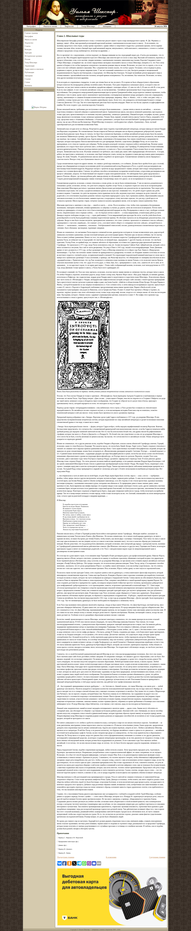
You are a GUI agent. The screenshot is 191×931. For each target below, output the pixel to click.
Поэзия (27, 59)
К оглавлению (111, 857)
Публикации (29, 72)
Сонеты (27, 46)
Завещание (107, 26)
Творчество (69, 26)
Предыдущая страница (65, 857)
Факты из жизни (50, 26)
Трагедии (28, 52)
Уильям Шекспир (84, 929)
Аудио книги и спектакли (34, 69)
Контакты (28, 85)
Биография (31, 26)
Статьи (27, 82)
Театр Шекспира (88, 26)
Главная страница (31, 33)
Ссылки (28, 79)
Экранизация (29, 66)
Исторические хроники (33, 56)
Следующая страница (157, 857)
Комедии (28, 49)
